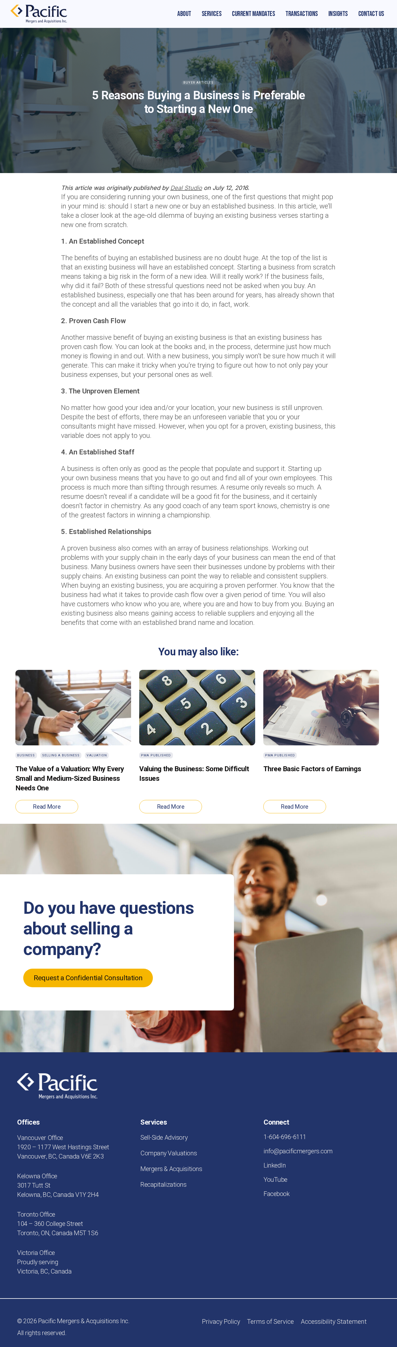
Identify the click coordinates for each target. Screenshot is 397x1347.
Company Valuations (168, 1153)
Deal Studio (186, 187)
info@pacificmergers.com (298, 1151)
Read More (46, 806)
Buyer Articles (198, 82)
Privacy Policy (221, 1321)
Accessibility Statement (334, 1321)
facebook (276, 1193)
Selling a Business (61, 755)
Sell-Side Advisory (163, 1137)
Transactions (301, 14)
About (184, 14)
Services (211, 14)
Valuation (97, 755)
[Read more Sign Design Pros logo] (38, 14)
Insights (338, 14)
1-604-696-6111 (285, 1137)
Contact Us (371, 14)
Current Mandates (253, 14)
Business (26, 755)
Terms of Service (270, 1321)
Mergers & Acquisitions (171, 1168)
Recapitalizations (163, 1184)
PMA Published (156, 755)
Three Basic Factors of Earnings (312, 769)
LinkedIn (275, 1165)
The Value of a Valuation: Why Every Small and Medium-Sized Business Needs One (69, 778)
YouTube (275, 1179)
